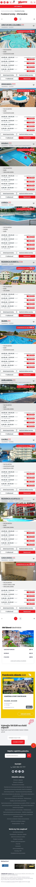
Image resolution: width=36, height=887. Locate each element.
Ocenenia (18, 846)
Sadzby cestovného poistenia (18, 800)
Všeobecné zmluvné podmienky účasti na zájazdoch (18, 787)
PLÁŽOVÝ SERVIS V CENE (9, 584)
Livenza (6, 202)
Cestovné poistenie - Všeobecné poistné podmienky (18, 791)
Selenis (5, 321)
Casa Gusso (8, 557)
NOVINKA (5, 229)
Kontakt (18, 764)
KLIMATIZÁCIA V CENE (8, 468)
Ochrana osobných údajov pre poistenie (18, 819)
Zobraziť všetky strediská (18, 661)
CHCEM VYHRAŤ (18, 742)
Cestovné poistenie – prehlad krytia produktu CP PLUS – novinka (18, 803)
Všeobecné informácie (18, 784)
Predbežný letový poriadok (18, 853)
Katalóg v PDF (18, 851)
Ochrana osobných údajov (18, 821)
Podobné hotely (19, 11)
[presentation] (2, 38)
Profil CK (18, 844)
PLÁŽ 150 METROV (7, 464)
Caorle (11, 27)
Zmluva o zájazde (18, 780)
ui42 (29, 881)
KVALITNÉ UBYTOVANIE (8, 53)
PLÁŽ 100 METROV (7, 227)
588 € (29, 707)
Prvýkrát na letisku (18, 839)
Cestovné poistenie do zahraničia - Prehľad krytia (18, 798)
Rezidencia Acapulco (12, 498)
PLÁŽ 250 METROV (7, 168)
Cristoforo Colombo (12, 25)
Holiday (6, 143)
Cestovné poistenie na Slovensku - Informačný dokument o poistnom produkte (18, 806)
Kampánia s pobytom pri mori (15, 696)
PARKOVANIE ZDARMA (8, 172)
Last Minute (18, 6)
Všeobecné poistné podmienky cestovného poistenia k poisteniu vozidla (18, 815)
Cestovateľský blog (18, 848)
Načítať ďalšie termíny (26, 75)
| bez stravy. (9, 58)
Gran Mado (8, 84)
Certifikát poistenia (18, 832)
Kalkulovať (10, 78)
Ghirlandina (8, 380)
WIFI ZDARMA (6, 290)
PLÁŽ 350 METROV (7, 345)
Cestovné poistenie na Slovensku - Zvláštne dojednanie (18, 812)
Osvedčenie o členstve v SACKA (18, 834)
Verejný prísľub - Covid (18, 823)
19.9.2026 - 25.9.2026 (10, 701)
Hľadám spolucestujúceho (18, 841)
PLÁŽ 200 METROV (7, 109)
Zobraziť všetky (26, 714)
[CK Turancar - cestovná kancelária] (22, 2)
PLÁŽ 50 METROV (7, 49)
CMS (20, 881)
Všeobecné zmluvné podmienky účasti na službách (18, 789)
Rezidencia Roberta (12, 261)
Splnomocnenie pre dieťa (18, 836)
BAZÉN (4, 51)
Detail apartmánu (8, 75)
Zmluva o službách (18, 782)
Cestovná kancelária (7, 11)
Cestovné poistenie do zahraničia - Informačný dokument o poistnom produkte (18, 795)
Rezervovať (27, 78)
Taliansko (4, 27)
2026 (14, 675)
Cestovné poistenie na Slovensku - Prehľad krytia (18, 810)
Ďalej (33, 19)
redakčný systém (10, 881)
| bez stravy (9, 117)
